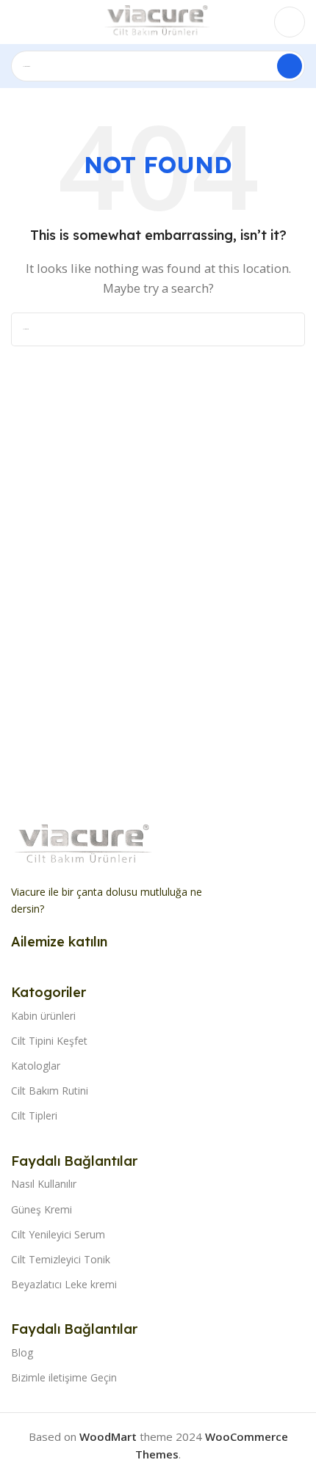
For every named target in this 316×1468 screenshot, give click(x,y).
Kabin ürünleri (43, 1016)
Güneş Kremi (41, 1209)
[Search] (289, 66)
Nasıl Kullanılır (43, 1184)
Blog (22, 1352)
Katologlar (35, 1066)
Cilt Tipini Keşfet (49, 1041)
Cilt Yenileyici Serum (58, 1234)
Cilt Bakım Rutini (49, 1091)
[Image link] (84, 844)
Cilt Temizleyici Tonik (60, 1259)
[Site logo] (158, 20)
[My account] (289, 22)
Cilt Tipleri (34, 1115)
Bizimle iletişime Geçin (64, 1377)
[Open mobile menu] (17, 22)
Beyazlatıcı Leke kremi (64, 1284)
